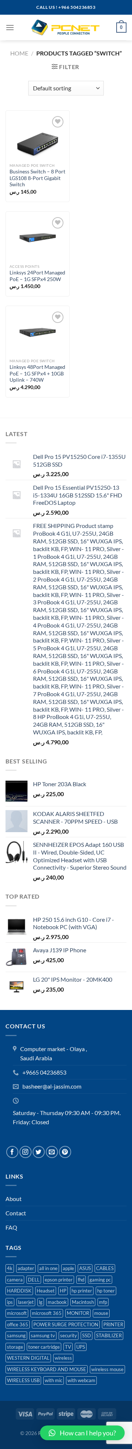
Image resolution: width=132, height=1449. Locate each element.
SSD (86, 1335)
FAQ (11, 1227)
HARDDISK (19, 1291)
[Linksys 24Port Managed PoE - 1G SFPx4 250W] (38, 237)
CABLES (105, 1268)
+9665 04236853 (44, 1072)
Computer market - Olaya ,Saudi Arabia (53, 1053)
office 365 (17, 1324)
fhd (81, 1280)
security (68, 1335)
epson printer (59, 1280)
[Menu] (10, 27)
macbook (57, 1302)
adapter (26, 1268)
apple (68, 1268)
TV (68, 1347)
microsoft (17, 1313)
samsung (16, 1335)
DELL (34, 1280)
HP (63, 1291)
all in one (48, 1268)
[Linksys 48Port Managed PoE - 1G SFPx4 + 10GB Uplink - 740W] (38, 332)
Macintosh (83, 1302)
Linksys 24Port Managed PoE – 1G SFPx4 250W (37, 276)
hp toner (106, 1291)
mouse (101, 1313)
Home (19, 53)
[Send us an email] (52, 1152)
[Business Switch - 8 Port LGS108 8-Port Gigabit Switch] (38, 136)
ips (10, 1302)
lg (41, 1302)
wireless (63, 1358)
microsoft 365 (47, 1313)
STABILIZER (109, 1335)
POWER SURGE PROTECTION (65, 1324)
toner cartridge (44, 1347)
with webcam (81, 1380)
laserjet (26, 1302)
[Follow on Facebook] (12, 1152)
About (14, 1198)
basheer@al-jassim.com (51, 1086)
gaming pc (100, 1280)
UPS (80, 1347)
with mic (53, 1380)
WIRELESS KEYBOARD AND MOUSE (46, 1369)
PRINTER (113, 1324)
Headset (46, 1291)
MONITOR (78, 1313)
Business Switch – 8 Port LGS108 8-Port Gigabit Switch (37, 178)
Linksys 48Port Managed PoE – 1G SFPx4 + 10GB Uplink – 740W (37, 373)
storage (15, 1347)
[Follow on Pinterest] (65, 1152)
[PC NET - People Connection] (66, 27)
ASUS (85, 1268)
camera (15, 1280)
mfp (103, 1302)
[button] (82, 1432)
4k (9, 1268)
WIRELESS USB (23, 1380)
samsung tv (43, 1335)
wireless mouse (107, 1369)
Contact (16, 1212)
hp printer (82, 1291)
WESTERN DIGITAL (28, 1358)
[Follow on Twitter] (39, 1152)
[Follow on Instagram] (25, 1152)
